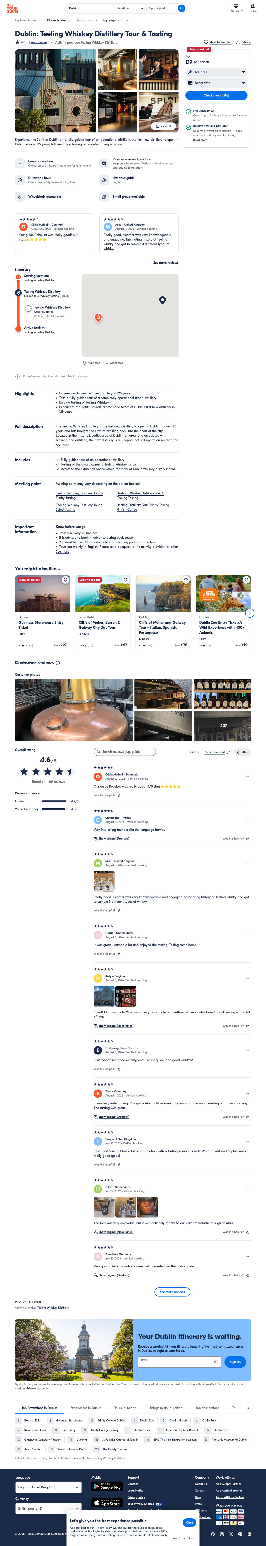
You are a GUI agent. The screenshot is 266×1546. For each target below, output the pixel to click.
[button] (31, 42)
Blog (198, 1497)
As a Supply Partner (228, 1484)
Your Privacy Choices (141, 1504)
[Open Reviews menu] (247, 777)
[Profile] (252, 5)
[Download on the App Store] (107, 1503)
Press (198, 1504)
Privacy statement (38, 1388)
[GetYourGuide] (12, 8)
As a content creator (229, 1490)
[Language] (236, 5)
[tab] (39, 1408)
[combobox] (217, 752)
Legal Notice (135, 1490)
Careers (200, 1490)
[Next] (249, 613)
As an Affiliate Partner (230, 1497)
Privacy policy (136, 1497)
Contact (133, 1484)
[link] (42, 613)
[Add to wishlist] (65, 580)
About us (201, 1484)
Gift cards (201, 1510)
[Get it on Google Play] (107, 1487)
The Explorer (203, 1517)
